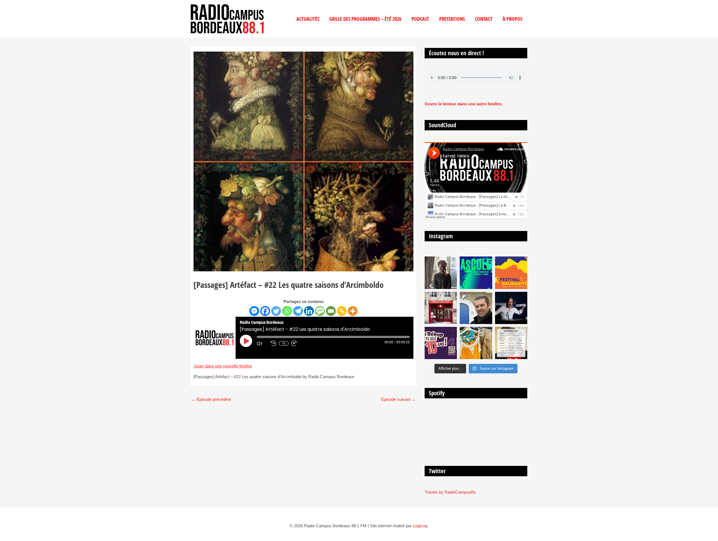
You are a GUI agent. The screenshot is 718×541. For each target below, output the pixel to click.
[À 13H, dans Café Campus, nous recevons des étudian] (476, 343)
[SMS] (320, 311)
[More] (353, 311)
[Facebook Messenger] (254, 311)
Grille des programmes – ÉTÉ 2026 (365, 18)
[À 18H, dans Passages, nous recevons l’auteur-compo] (511, 308)
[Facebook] (265, 311)
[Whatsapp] (287, 311)
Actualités (307, 18)
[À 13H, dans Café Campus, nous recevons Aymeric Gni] (441, 308)
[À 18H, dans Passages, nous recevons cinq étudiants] (511, 272)
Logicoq (420, 525)
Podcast (420, 18)
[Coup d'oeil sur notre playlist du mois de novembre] (511, 343)
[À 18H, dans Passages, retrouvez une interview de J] (441, 272)
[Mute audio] (262, 343)
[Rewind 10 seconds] (273, 343)
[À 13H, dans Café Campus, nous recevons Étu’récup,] (441, 343)
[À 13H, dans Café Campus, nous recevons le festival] (476, 272)
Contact (484, 18)
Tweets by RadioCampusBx (450, 492)
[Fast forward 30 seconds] (296, 343)
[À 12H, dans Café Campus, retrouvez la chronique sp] (476, 308)
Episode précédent (211, 399)
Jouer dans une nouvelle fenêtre (223, 366)
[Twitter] (276, 311)
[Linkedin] (309, 311)
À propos (512, 18)
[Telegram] (298, 311)
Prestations (452, 18)
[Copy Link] (342, 311)
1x (284, 343)
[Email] (331, 311)
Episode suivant (398, 399)
